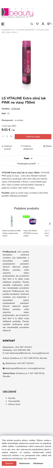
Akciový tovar (14, 404)
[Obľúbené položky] (37, 24)
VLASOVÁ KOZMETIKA (25, 30)
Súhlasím (9, 463)
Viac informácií (30, 458)
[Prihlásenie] (42, 23)
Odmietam (38, 463)
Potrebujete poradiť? (26, 163)
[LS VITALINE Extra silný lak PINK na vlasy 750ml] (26, 63)
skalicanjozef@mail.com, (20, 353)
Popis (26, 158)
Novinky (11, 398)
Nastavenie (24, 463)
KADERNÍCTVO (8, 30)
